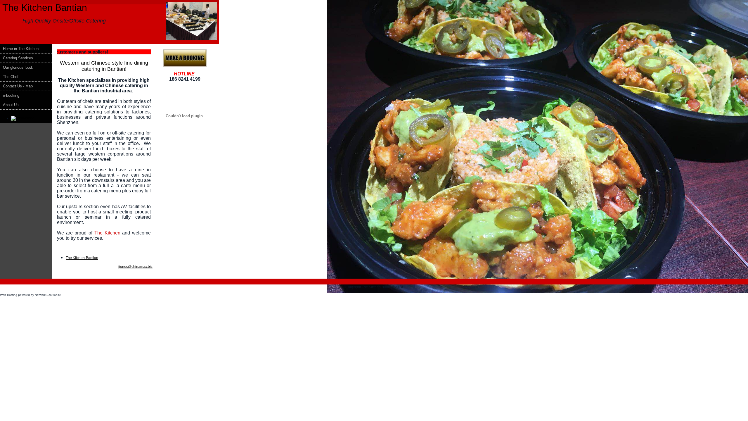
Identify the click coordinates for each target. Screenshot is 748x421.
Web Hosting (8, 294)
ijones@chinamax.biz (135, 267)
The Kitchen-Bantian (82, 258)
